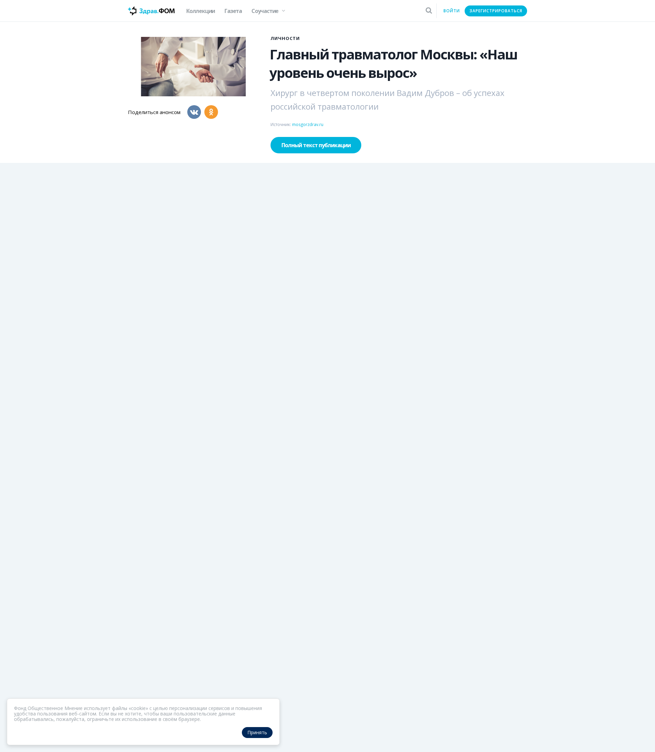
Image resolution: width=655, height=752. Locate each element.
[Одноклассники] (211, 112)
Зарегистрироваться (495, 11)
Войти (451, 11)
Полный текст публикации (316, 145)
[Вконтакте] (194, 112)
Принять (257, 732)
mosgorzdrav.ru (307, 124)
